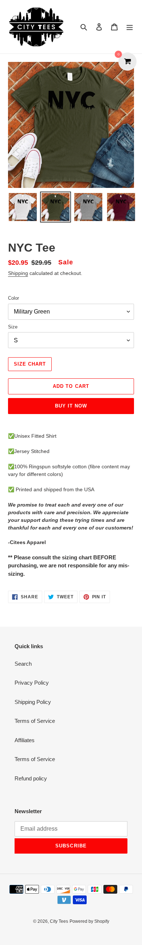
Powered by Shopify (89, 921)
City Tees (59, 921)
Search (23, 664)
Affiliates (25, 740)
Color (13, 298)
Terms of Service (35, 721)
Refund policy (31, 778)
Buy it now (71, 406)
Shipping (18, 273)
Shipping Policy (33, 702)
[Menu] (129, 27)
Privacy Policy (32, 683)
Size (12, 327)
